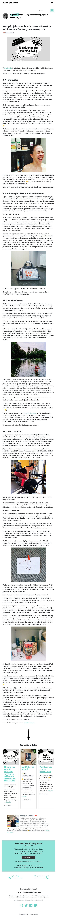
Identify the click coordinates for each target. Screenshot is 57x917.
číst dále (8, 802)
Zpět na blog (15, 876)
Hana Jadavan (10, 2)
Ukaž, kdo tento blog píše (41, 876)
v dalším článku (29, 723)
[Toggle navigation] (52, 2)
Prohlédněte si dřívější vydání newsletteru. (28, 867)
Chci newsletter (28, 857)
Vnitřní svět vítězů (30, 413)
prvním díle (8, 68)
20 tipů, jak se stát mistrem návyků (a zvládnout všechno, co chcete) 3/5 (10, 774)
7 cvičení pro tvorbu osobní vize (46, 769)
